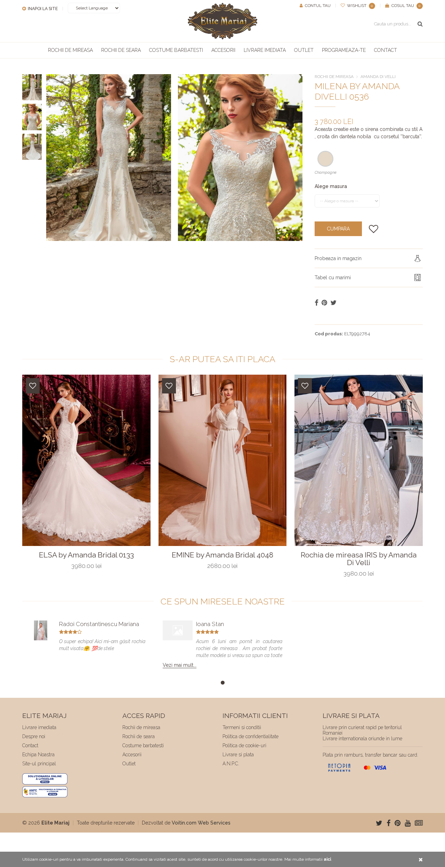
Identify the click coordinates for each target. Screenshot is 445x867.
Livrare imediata (265, 50)
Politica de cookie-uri (244, 745)
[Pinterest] (397, 823)
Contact (385, 50)
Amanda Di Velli (378, 76)
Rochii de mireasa (70, 50)
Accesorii (223, 50)
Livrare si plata (238, 754)
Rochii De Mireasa (334, 76)
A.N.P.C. (230, 763)
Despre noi (33, 736)
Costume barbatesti (176, 50)
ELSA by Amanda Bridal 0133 (86, 555)
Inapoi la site (42, 8)
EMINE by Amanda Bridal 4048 (222, 555)
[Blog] (419, 823)
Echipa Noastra (38, 754)
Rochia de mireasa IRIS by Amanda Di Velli (358, 559)
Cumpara (338, 229)
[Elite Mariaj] (222, 21)
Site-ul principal (39, 763)
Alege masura (331, 186)
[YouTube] (408, 823)
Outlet (304, 50)
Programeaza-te (344, 50)
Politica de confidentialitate (250, 736)
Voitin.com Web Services (201, 823)
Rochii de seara (121, 50)
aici (327, 859)
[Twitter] (379, 823)
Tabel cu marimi (333, 277)
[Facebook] (388, 823)
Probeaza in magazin (338, 258)
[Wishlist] (33, 385)
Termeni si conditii (241, 727)
